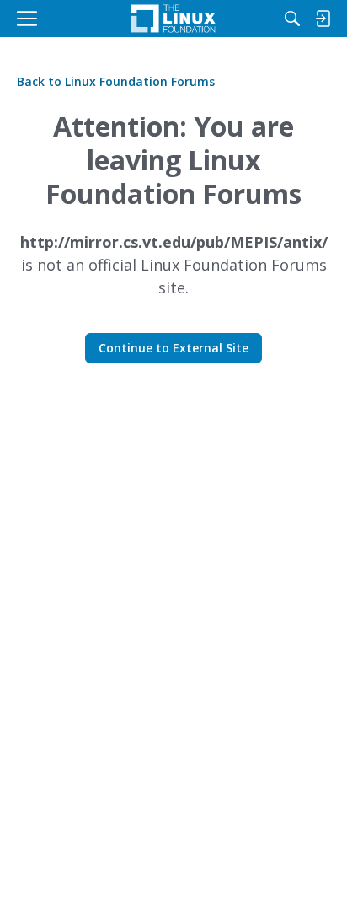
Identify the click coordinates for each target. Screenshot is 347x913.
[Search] (292, 18)
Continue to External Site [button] (173, 348)
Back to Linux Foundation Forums (116, 81)
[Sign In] (322, 18)
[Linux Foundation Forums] (173, 18)
